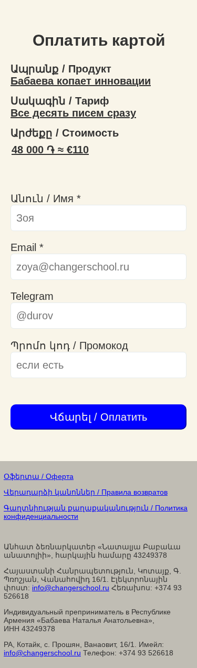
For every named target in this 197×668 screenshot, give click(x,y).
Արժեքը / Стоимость (65, 133)
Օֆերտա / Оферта (39, 476)
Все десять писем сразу (73, 113)
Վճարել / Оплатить (98, 417)
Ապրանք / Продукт (61, 69)
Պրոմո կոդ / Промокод (69, 345)
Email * (27, 247)
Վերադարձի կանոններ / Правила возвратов (86, 492)
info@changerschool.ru (70, 587)
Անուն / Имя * (46, 198)
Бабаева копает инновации (81, 81)
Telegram (32, 296)
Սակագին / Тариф (60, 101)
